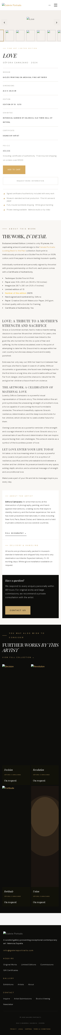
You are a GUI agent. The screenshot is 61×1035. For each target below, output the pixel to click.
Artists (21, 984)
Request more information (30, 181)
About (31, 984)
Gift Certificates (10, 970)
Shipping (28, 1029)
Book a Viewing (43, 998)
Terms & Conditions (42, 1029)
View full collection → (18, 657)
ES (50, 5)
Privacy (13, 1029)
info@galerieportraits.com (18, 950)
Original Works (10, 964)
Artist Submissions (23, 998)
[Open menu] (55, 5)
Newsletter (8, 1004)
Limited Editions (28, 964)
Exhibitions (8, 984)
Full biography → (16, 533)
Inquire (6, 998)
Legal (20, 1029)
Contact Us (18, 610)
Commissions (47, 964)
